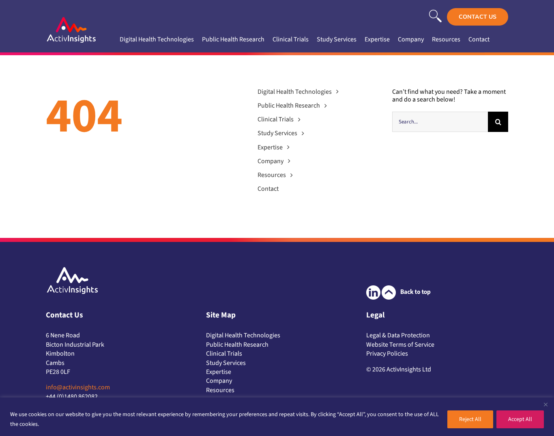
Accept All (520, 419)
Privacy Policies (387, 353)
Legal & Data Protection (398, 335)
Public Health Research (237, 344)
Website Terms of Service (400, 344)
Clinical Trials (224, 353)
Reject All (470, 419)
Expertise (218, 371)
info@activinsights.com (78, 387)
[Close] (545, 404)
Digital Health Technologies (243, 335)
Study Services (226, 362)
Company (219, 380)
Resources (220, 390)
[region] (277, 416)
